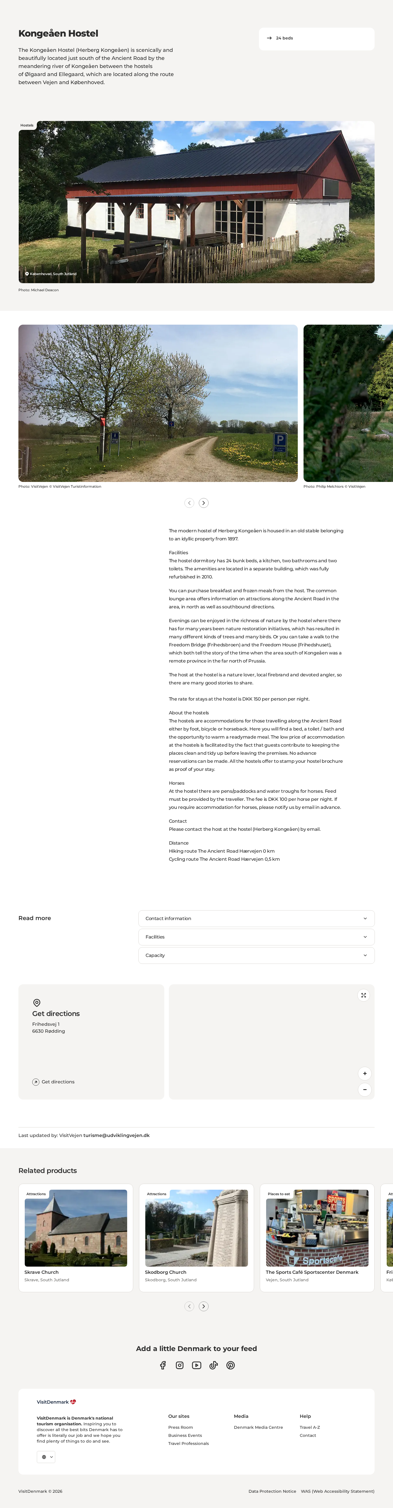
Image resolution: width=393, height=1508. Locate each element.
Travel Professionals (188, 1443)
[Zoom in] (365, 1074)
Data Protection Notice (272, 1491)
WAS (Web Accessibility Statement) (338, 1491)
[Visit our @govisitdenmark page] (214, 1365)
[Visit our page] (180, 1365)
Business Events (185, 1435)
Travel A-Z (310, 1427)
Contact (308, 1435)
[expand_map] (363, 995)
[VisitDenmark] (56, 1402)
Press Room (180, 1427)
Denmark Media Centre (258, 1427)
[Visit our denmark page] (163, 1365)
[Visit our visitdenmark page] (197, 1365)
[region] (272, 1042)
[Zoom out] (365, 1090)
